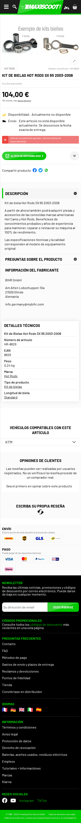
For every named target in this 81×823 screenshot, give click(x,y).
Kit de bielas (13, 387)
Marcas (7, 775)
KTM (8, 442)
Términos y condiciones (19, 727)
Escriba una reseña (12, 83)
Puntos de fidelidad (16, 678)
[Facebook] (4, 800)
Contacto (9, 644)
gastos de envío (24, 100)
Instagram (26, 800)
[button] (35, 170)
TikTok (42, 800)
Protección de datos (16, 741)
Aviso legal (10, 734)
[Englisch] (21, 710)
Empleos (8, 761)
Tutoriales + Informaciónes (21, 768)
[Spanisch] (38, 710)
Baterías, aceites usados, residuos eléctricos (34, 754)
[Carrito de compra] (75, 7)
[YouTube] (13, 800)
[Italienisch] (30, 710)
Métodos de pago (14, 657)
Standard (10, 397)
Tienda (7, 685)
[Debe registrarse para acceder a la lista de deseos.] (74, 156)
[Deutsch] (13, 710)
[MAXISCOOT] (40, 7)
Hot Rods (9, 68)
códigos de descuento (46, 624)
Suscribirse (63, 607)
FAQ (5, 651)
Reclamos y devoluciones (20, 671)
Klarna (6, 782)
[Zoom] (74, 61)
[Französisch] (4, 710)
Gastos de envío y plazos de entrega (28, 664)
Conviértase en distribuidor (22, 692)
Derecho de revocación (19, 748)
